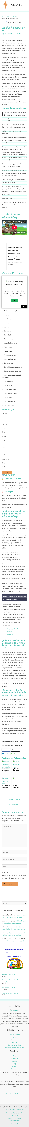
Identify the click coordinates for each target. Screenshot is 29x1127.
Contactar (14, 1069)
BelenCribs (16, 5)
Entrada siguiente (14, 804)
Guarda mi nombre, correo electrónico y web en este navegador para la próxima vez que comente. (14, 875)
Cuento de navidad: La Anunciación (13, 941)
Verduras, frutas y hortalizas (14, 1047)
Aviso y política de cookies (14, 1113)
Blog (14, 1064)
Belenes (14, 1061)
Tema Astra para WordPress (14, 1109)
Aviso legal (14, 1115)
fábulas (4, 89)
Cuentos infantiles (13, 629)
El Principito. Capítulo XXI (10, 987)
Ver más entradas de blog (14, 1093)
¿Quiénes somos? (14, 1121)
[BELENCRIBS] (14, 1010)
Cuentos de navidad (14, 1045)
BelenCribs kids (15, 1056)
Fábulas (18, 34)
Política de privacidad (14, 1118)
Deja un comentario (8, 34)
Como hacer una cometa (10, 993)
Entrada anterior (14, 799)
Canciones (14, 1040)
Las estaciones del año (9, 974)
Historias (10, 634)
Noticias (14, 1066)
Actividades (14, 1058)
